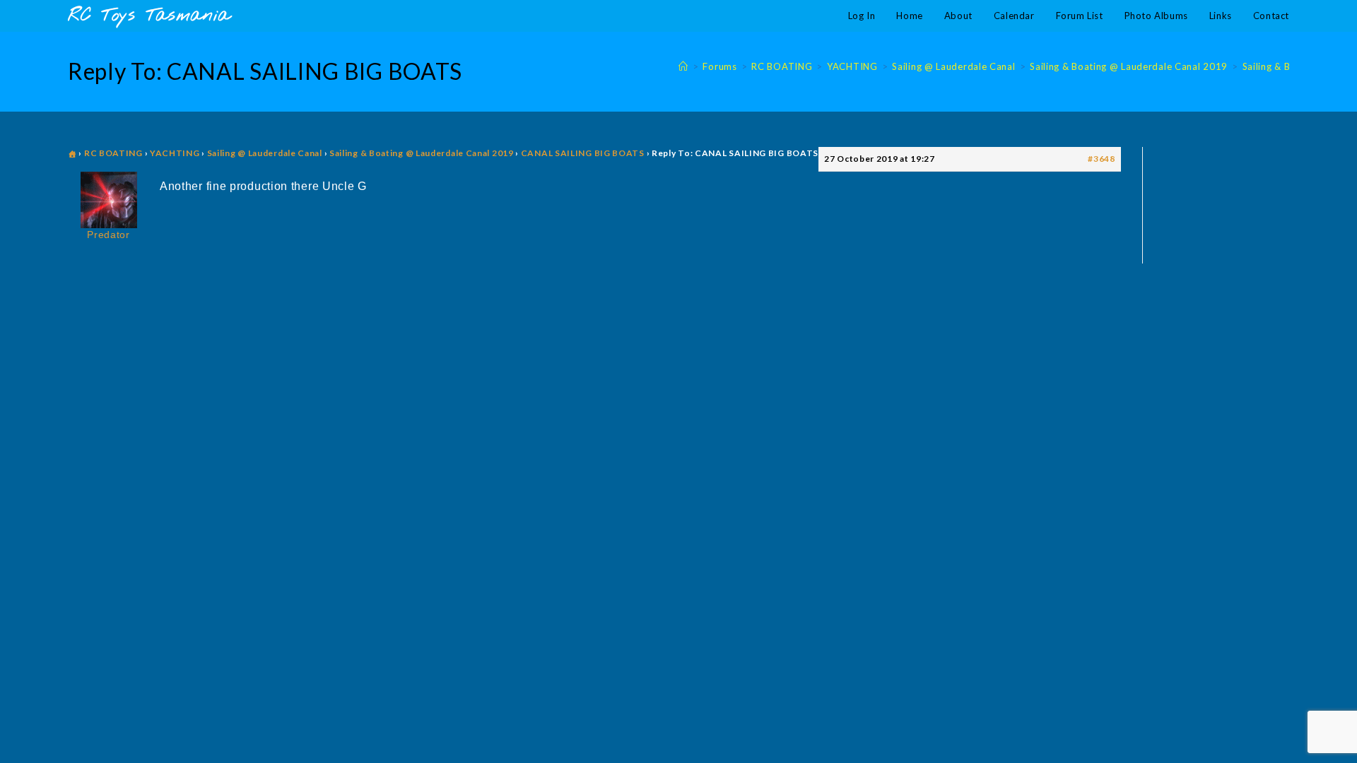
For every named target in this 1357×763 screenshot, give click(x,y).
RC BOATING (113, 153)
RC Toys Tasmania (149, 16)
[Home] (683, 66)
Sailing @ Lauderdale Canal (264, 153)
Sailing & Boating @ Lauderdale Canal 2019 (421, 153)
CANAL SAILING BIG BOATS (583, 153)
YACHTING (175, 153)
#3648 (1101, 158)
